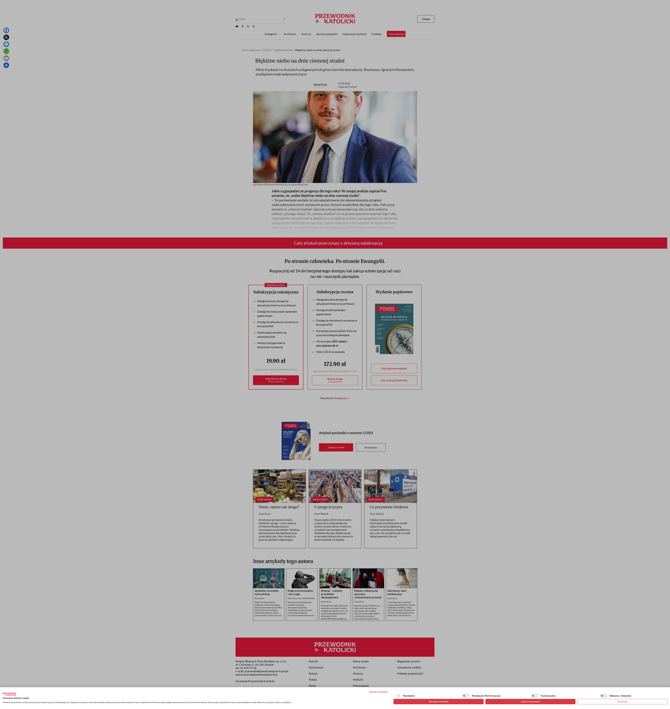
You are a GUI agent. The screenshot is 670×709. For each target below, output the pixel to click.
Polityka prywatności (378, 691)
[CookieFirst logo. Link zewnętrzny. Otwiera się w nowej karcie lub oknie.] (9, 694)
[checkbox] (396, 695)
